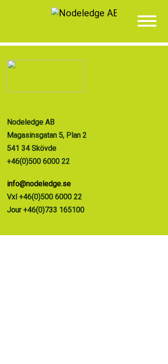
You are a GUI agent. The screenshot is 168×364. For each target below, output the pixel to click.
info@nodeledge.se (39, 183)
